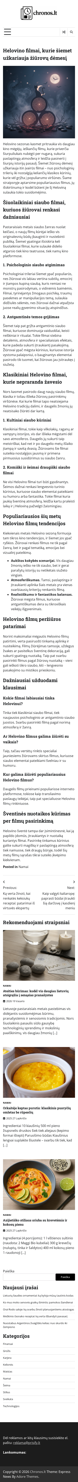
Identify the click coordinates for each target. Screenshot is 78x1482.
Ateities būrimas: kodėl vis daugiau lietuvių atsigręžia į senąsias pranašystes (36, 993)
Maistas (7, 1371)
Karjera (7, 1358)
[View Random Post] (63, 32)
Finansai (8, 1344)
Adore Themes (27, 1476)
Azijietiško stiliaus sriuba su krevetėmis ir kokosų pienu (35, 1222)
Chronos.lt (38, 1472)
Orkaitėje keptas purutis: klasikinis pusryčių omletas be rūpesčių (37, 1110)
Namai (23, 867)
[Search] (71, 32)
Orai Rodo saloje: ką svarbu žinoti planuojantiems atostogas (38, 1309)
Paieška (8, 1271)
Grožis (6, 1351)
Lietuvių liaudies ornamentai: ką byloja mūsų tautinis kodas (38, 1295)
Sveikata (8, 1399)
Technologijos (11, 1406)
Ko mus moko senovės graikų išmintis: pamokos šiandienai (38, 1302)
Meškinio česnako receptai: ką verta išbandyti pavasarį (35, 1316)
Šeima (6, 1385)
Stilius (6, 1392)
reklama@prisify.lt (26, 1443)
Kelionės (8, 1364)
